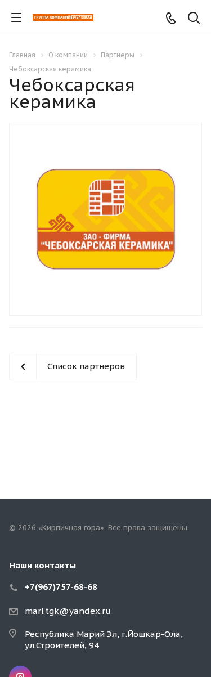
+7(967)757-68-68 (61, 586)
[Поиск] (194, 19)
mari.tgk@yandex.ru (68, 611)
